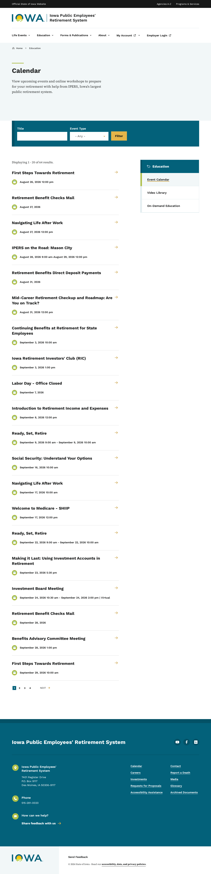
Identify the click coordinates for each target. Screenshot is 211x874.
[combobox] (89, 136)
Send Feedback (78, 857)
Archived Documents (184, 792)
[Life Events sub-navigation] (29, 35)
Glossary (176, 785)
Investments (139, 779)
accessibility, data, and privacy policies (124, 864)
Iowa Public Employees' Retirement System (73, 18)
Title (20, 128)
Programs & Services (187, 4)
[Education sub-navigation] (52, 35)
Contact (175, 766)
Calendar (136, 766)
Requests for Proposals (146, 785)
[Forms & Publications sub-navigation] (90, 35)
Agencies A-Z (164, 4)
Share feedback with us (39, 823)
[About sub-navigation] (108, 35)
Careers (136, 772)
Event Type (78, 128)
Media (174, 779)
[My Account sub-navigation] (139, 35)
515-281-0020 (30, 802)
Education (35, 48)
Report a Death (180, 772)
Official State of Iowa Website (29, 4)
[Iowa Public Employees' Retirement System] (28, 18)
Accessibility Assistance (147, 792)
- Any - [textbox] (80, 136)
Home (19, 48)
